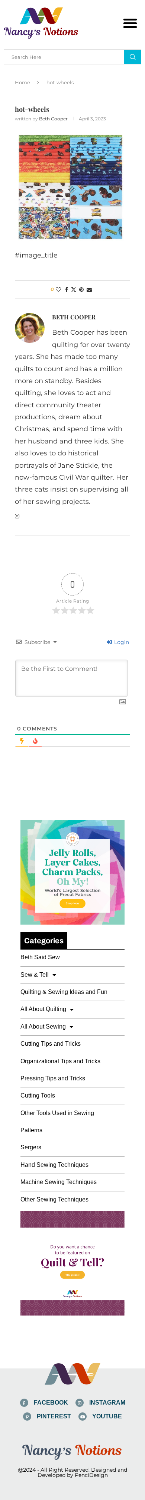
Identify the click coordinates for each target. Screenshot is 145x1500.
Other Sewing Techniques (54, 1199)
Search (132, 57)
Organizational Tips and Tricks (60, 1061)
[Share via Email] (89, 289)
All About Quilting (43, 1009)
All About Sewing (43, 1026)
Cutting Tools (37, 1095)
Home (22, 82)
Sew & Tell (34, 975)
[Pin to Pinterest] (81, 289)
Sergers (30, 1147)
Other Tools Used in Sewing (57, 1113)
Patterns (31, 1130)
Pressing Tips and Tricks (52, 1078)
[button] (130, 23)
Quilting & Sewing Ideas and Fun (63, 992)
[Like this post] (58, 289)
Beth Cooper (53, 118)
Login (121, 642)
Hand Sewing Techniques (54, 1165)
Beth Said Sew (40, 957)
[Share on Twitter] (73, 289)
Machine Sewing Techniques (58, 1182)
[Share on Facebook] (66, 289)
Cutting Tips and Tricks (50, 1043)
